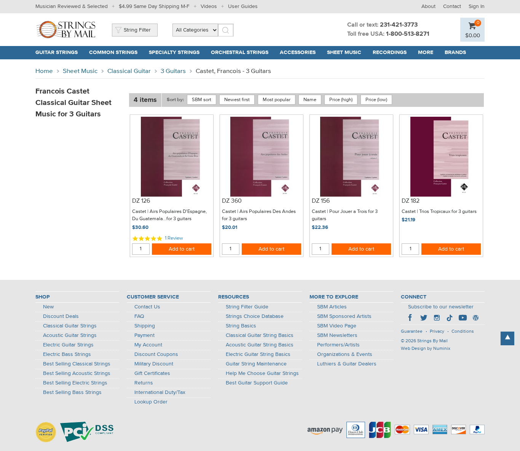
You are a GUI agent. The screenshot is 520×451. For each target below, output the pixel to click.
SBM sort (201, 99)
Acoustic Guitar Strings (70, 335)
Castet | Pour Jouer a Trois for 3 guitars (345, 215)
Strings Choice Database (255, 316)
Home (44, 71)
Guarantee (412, 331)
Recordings (390, 52)
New (48, 307)
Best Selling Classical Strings (76, 364)
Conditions (462, 331)
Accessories (298, 52)
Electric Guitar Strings (68, 345)
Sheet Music (344, 52)
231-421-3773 (399, 25)
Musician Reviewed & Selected (71, 6)
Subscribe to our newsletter (441, 307)
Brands (455, 52)
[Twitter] (423, 318)
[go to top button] (507, 338)
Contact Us (147, 307)
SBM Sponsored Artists (344, 316)
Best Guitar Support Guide (257, 383)
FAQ (139, 316)
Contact (452, 6)
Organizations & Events (344, 354)
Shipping (144, 326)
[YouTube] (462, 318)
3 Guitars (173, 71)
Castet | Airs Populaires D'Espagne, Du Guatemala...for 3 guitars (169, 215)
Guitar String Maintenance (256, 364)
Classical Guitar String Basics (259, 335)
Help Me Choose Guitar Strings (262, 373)
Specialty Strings (174, 52)
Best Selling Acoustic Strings (76, 373)
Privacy (437, 331)
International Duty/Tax (159, 392)
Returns (143, 383)
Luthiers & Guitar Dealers (346, 364)
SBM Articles (332, 307)
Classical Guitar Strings (70, 326)
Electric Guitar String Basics (258, 354)
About (428, 6)
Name (309, 99)
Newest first (237, 99)
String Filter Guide (247, 307)
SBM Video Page (336, 326)
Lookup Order (150, 402)
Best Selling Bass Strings (72, 392)
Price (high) (341, 99)
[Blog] (475, 318)
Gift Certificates (152, 373)
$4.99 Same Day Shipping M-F (154, 6)
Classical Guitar (129, 71)
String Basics (241, 326)
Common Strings (113, 52)
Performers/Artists (338, 345)
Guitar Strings (56, 52)
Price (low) (376, 99)
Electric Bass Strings (67, 354)
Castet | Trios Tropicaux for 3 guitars (439, 211)
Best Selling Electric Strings (75, 383)
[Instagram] (436, 318)
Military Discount (153, 364)
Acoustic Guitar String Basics (259, 345)
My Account (148, 345)
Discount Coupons (156, 354)
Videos (209, 6)
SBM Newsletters (337, 335)
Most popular (276, 99)
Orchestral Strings (239, 52)
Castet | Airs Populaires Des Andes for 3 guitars (259, 215)
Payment (144, 335)
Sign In (477, 6)
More (425, 52)
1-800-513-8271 (407, 34)
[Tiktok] (449, 318)
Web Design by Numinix (425, 348)
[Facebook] (410, 318)
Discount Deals (61, 316)
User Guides (243, 6)
